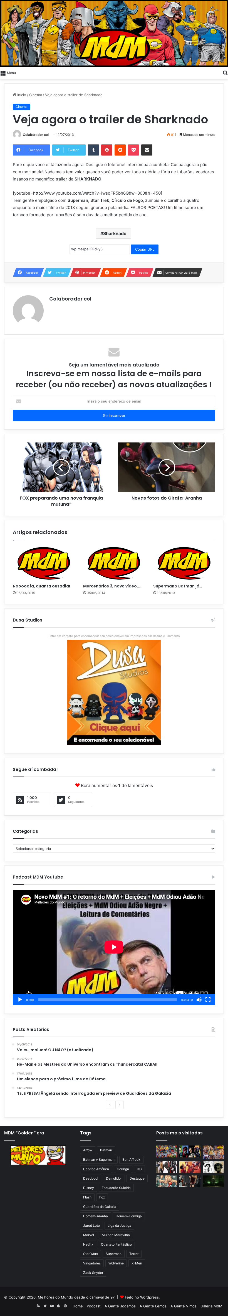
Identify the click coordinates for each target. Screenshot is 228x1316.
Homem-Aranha (95, 1216)
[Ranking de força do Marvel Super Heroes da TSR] (189, 1151)
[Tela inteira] (208, 999)
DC (139, 1169)
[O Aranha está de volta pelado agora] (166, 1181)
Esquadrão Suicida (116, 1188)
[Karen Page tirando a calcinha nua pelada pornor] (189, 1181)
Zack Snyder (93, 1273)
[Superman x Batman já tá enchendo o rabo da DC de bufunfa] (184, 563)
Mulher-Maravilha (116, 1235)
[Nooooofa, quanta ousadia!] (44, 563)
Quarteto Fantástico (116, 1244)
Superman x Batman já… (177, 586)
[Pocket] (133, 150)
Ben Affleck (131, 1159)
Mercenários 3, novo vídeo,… (112, 586)
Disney (88, 1188)
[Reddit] (120, 150)
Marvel (88, 1235)
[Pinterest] (106, 150)
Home (78, 1306)
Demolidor (114, 1178)
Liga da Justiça (119, 1225)
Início (21, 95)
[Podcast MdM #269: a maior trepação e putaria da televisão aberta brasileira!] (213, 1152)
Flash (87, 1197)
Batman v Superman (99, 1159)
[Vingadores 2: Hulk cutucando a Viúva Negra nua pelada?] (166, 1167)
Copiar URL (144, 249)
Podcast (94, 1306)
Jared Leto (91, 1225)
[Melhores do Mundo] (114, 33)
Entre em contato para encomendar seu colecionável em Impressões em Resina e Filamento (114, 636)
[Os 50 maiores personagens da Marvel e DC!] (166, 1151)
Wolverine (116, 1263)
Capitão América (96, 1169)
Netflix (88, 1244)
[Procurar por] (225, 72)
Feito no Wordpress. (142, 1297)
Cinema (35, 95)
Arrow (87, 1150)
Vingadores (92, 1263)
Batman (106, 1150)
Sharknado (115, 233)
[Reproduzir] (20, 999)
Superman (114, 1254)
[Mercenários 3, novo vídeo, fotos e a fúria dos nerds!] (114, 563)
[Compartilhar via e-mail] (146, 150)
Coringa (123, 1169)
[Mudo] (199, 999)
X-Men (137, 1263)
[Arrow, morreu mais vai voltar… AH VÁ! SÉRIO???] (213, 1181)
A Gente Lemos (153, 1306)
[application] (114, 947)
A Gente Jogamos (120, 1306)
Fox (102, 1197)
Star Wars (90, 1254)
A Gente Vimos (183, 1306)
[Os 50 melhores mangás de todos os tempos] (189, 1167)
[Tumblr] (93, 150)
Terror (133, 1254)
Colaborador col (36, 135)
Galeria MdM (211, 1306)
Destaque (137, 1178)
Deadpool (90, 1178)
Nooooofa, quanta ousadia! (41, 586)
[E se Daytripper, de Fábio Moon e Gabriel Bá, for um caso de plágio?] (213, 1167)
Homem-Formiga (129, 1216)
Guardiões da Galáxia (99, 1207)
